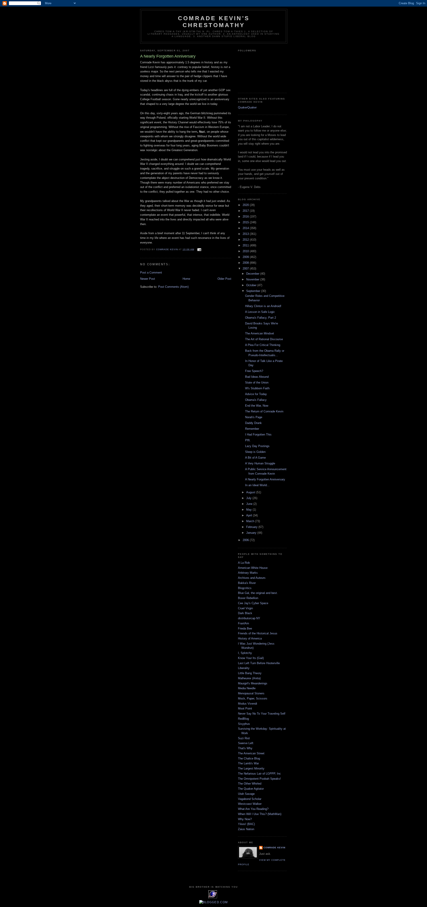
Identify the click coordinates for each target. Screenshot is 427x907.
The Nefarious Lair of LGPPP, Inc (259, 773)
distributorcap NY (249, 618)
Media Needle (247, 688)
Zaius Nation (246, 829)
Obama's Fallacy (256, 400)
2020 (246, 205)
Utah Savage (246, 793)
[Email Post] (199, 249)
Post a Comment (151, 272)
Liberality (244, 668)
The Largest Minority (251, 768)
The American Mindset (259, 333)
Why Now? (245, 819)
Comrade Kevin (274, 847)
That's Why (245, 748)
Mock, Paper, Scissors (252, 698)
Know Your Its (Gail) (251, 658)
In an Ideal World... (257, 485)
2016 (246, 216)
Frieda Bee (245, 628)
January (251, 532)
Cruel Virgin (245, 608)
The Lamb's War (248, 763)
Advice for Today (256, 394)
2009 (246, 257)
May (249, 509)
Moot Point (245, 708)
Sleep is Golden (255, 452)
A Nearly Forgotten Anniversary (265, 479)
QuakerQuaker (247, 107)
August (251, 492)
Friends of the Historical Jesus (257, 633)
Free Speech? (254, 371)
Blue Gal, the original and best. (258, 593)
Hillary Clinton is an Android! (263, 306)
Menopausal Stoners (251, 693)
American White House (253, 567)
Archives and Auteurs (252, 577)
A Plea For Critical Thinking (262, 345)
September (253, 291)
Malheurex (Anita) (249, 678)
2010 (246, 251)
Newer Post (147, 278)
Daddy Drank (253, 423)
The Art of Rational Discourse (264, 339)
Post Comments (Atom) (173, 286)
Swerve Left (245, 743)
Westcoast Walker (250, 803)
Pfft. (248, 440)
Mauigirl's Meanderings (252, 683)
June (249, 503)
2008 (246, 262)
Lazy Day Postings (257, 446)
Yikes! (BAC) (246, 824)
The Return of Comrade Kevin (264, 411)
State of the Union (256, 382)
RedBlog (243, 718)
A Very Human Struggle (260, 463)
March (250, 521)
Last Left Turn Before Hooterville (259, 663)
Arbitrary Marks (248, 572)
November (253, 279)
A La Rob (244, 562)
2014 (246, 228)
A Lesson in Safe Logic (260, 312)
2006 (246, 540)
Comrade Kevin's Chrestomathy (214, 21)
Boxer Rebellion (248, 598)
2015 (246, 222)
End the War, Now (256, 405)
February (252, 527)
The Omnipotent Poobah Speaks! (259, 778)
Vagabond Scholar (249, 799)
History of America (250, 638)
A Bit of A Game (255, 457)
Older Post (224, 278)
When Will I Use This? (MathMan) (259, 814)
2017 (246, 210)
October (251, 285)
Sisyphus (244, 723)
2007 (246, 268)
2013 (246, 234)
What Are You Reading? (253, 809)
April (249, 515)
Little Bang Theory (250, 673)
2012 (246, 239)
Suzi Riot (244, 738)
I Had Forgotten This (258, 434)
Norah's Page (253, 417)
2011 (246, 245)
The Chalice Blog (249, 758)
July (249, 498)
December (253, 273)
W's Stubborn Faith (257, 388)
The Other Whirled (249, 783)
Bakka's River (247, 583)
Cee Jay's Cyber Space (253, 603)
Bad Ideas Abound (257, 376)
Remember (252, 428)
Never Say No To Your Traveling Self (261, 713)
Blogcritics (245, 588)
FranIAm (243, 623)
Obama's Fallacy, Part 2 (260, 317)
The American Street (251, 753)
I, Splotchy (245, 653)
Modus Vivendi (247, 703)
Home (186, 278)
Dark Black (245, 613)
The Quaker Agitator (251, 788)
